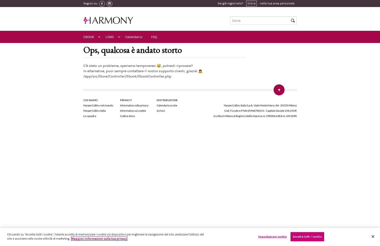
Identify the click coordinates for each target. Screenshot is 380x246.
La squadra (89, 116)
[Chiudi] (373, 236)
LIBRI (110, 37)
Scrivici (161, 110)
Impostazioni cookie (272, 236)
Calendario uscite (167, 105)
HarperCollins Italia (94, 110)
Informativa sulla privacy (134, 105)
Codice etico (127, 116)
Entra (251, 3)
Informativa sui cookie (133, 110)
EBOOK (88, 37)
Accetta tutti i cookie (307, 236)
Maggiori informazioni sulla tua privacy (99, 238)
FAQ (154, 37)
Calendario (133, 37)
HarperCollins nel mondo (98, 105)
